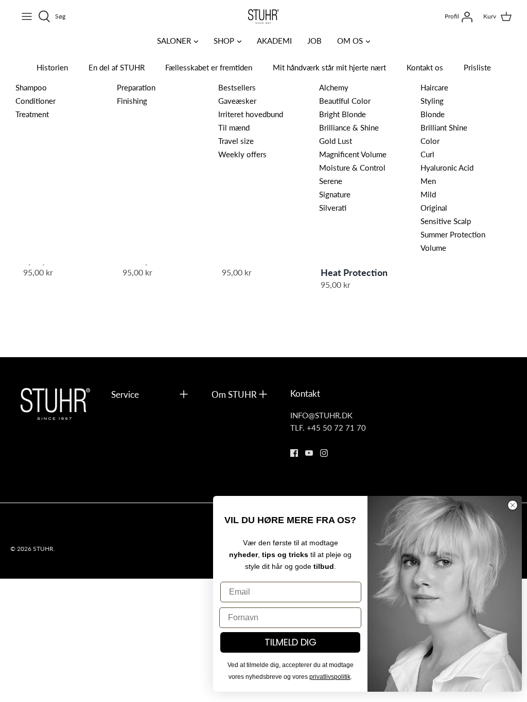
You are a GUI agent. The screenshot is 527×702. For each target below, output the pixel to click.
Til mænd (234, 127)
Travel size (236, 140)
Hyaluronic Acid (446, 167)
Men (428, 180)
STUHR (43, 548)
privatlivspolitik (329, 676)
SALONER (174, 40)
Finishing (132, 100)
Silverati (332, 207)
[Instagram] (324, 453)
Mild (428, 194)
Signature (334, 194)
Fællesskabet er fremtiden (208, 67)
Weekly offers (242, 154)
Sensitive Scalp (445, 220)
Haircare (434, 87)
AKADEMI (274, 40)
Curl (427, 154)
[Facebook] (294, 453)
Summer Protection (452, 234)
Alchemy (333, 87)
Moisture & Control (352, 167)
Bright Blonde (342, 113)
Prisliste (477, 67)
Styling (432, 100)
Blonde (432, 113)
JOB (314, 40)
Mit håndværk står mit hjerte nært (329, 67)
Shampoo (31, 87)
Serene (330, 180)
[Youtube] (309, 453)
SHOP (224, 40)
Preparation (136, 87)
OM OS (350, 40)
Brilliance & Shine (349, 127)
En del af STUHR (117, 67)
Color (430, 140)
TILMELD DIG (291, 642)
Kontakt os (425, 67)
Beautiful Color (345, 100)
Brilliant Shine (443, 127)
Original (433, 207)
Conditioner (35, 100)
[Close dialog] (512, 505)
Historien (52, 67)
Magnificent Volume (353, 154)
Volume (433, 247)
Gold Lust (335, 140)
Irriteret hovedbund (250, 113)
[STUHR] (263, 16)
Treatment (32, 113)
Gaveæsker (237, 100)
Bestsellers (237, 87)
